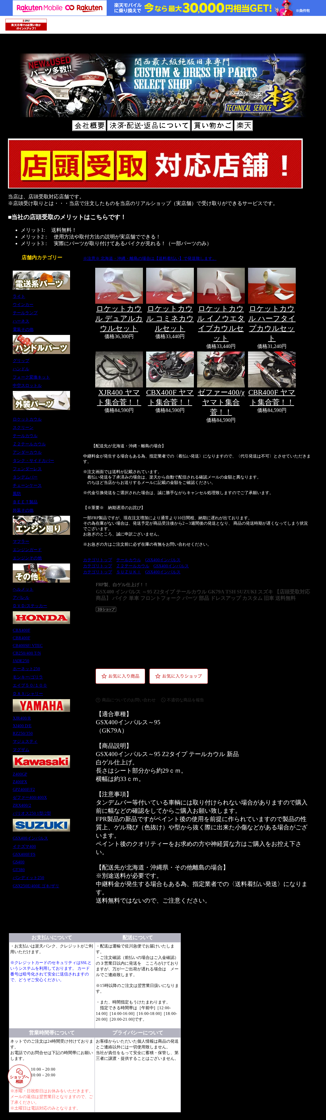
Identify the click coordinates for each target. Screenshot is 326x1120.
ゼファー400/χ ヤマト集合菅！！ (221, 402)
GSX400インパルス (163, 560)
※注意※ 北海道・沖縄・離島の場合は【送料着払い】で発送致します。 (149, 258)
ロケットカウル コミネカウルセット (170, 318)
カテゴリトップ (97, 560)
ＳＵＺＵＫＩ (128, 572)
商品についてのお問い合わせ (129, 700)
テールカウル (128, 560)
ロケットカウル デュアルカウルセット (119, 318)
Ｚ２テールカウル (132, 566)
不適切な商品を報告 (185, 700)
